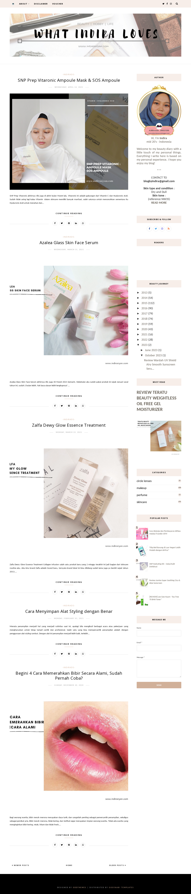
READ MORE (159, 202)
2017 (144, 313)
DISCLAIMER (41, 3)
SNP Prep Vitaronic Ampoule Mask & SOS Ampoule (69, 80)
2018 (144, 318)
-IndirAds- (69, 74)
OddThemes (79, 887)
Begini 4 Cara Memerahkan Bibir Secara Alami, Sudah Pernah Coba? (69, 675)
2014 (144, 298)
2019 (144, 324)
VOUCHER (57, 3)
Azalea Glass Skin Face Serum (69, 242)
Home (69, 865)
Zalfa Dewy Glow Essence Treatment (69, 425)
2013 (144, 292)
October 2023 (153, 355)
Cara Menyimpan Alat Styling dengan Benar (69, 611)
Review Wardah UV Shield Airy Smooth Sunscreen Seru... (160, 364)
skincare (142, 502)
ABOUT (23, 3)
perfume (142, 495)
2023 (144, 345)
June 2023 (151, 350)
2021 (144, 334)
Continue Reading (69, 213)
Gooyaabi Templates (121, 887)
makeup (142, 488)
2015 (144, 303)
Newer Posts (21, 865)
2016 (144, 308)
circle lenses (144, 481)
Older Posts (117, 865)
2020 (144, 329)
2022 (144, 339)
